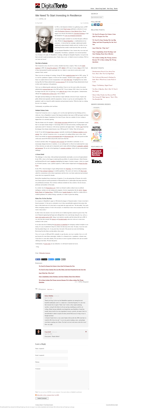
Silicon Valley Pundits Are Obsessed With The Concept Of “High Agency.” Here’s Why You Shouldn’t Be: (105, 97)
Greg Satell (48, 332)
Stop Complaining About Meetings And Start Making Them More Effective (59, 276)
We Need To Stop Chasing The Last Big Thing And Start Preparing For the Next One (62, 269)
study (81, 127)
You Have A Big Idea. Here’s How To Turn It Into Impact (104, 90)
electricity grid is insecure (57, 141)
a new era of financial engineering (73, 35)
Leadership (85, 23)
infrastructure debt (69, 136)
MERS (63, 68)
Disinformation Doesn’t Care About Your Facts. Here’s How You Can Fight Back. (103, 72)
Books (116, 8)
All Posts (80, 282)
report (78, 77)
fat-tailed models (62, 219)
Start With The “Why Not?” (46, 273)
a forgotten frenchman (79, 33)
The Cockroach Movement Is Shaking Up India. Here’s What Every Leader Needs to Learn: (104, 79)
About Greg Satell (100, 8)
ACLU (80, 190)
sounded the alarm (70, 75)
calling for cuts (63, 91)
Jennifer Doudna (67, 192)
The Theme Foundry (48, 404)
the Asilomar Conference (47, 171)
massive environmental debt (55, 136)
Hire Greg (110, 8)
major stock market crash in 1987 (43, 217)
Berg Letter (84, 171)
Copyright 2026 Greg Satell (112, 404)
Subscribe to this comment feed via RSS (48, 395)
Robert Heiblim (49, 296)
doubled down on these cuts (49, 93)
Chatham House (49, 192)
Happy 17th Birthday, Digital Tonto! (102, 85)
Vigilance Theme (39, 404)
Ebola (79, 68)
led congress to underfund (60, 224)
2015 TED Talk (68, 80)
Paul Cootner (67, 29)
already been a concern (53, 132)
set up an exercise (60, 82)
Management (85, 282)
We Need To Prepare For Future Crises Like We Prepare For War (57, 266)
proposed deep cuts (48, 89)
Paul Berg (68, 168)
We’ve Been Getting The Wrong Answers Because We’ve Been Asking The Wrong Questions (104, 60)
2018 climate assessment (61, 122)
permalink (54, 332)
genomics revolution (66, 148)
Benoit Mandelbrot (68, 41)
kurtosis (54, 219)
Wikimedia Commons (44, 253)
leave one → (50, 289)
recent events (47, 244)
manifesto (53, 161)
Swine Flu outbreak (52, 68)
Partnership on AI (50, 188)
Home (92, 8)
